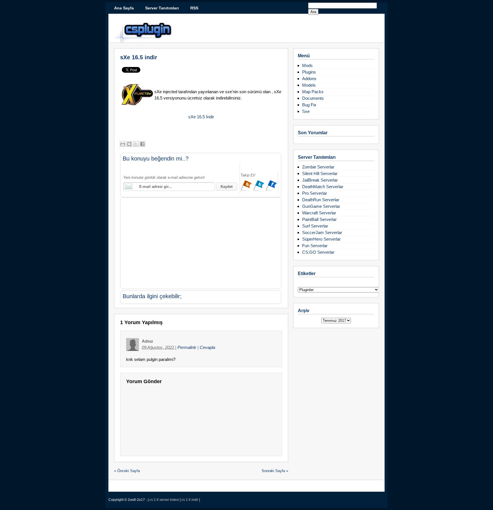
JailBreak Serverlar (320, 180)
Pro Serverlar (314, 193)
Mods (307, 65)
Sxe (306, 111)
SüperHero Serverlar (321, 239)
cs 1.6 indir (190, 500)
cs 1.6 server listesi (164, 500)
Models (309, 85)
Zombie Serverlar (318, 166)
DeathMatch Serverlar (322, 186)
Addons (309, 78)
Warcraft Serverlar (319, 212)
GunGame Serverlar (321, 206)
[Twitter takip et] (259, 190)
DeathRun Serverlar (320, 199)
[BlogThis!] (129, 144)
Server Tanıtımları (162, 8)
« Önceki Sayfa (127, 471)
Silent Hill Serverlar (320, 173)
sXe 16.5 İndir (201, 116)
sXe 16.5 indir (138, 57)
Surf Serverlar (315, 225)
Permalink (187, 347)
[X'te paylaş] (136, 144)
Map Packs (313, 91)
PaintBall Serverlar (319, 219)
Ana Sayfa (124, 8)
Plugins (309, 72)
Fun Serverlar (315, 245)
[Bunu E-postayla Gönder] (123, 144)
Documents (313, 98)
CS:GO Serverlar (318, 252)
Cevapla (207, 347)
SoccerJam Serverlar (322, 232)
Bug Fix (309, 104)
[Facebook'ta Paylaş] (142, 144)
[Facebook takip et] (271, 190)
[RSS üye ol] (247, 190)
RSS (194, 8)
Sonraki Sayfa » (275, 471)
